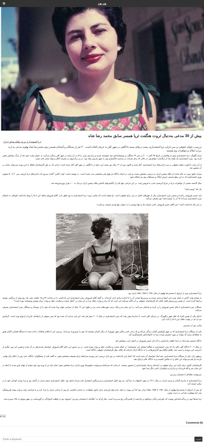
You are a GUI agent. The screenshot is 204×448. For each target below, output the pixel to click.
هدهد (102, 3)
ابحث (198, 439)
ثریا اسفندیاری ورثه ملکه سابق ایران (22, 141)
